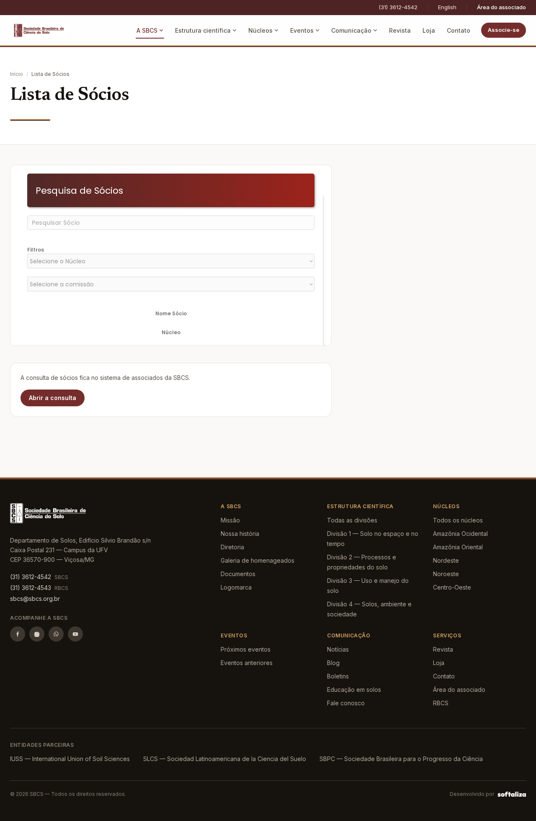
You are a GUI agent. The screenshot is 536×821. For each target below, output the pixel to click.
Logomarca (236, 587)
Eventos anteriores (247, 662)
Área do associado (501, 7)
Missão (230, 520)
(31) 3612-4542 (398, 7)
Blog (333, 662)
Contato (458, 30)
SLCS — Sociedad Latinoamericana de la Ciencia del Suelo (224, 758)
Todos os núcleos (458, 520)
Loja (429, 30)
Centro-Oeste (452, 587)
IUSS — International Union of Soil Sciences (70, 758)
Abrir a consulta (52, 397)
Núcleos (260, 30)
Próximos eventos (246, 649)
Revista (400, 30)
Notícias (338, 649)
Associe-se (503, 29)
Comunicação (351, 30)
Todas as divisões (352, 520)
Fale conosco (346, 703)
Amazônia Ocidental (460, 533)
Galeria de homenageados (257, 560)
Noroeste (446, 573)
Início (16, 74)
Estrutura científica (203, 30)
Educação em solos (354, 689)
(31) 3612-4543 (30, 587)
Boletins (338, 676)
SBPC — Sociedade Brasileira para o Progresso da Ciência (401, 758)
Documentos (238, 573)
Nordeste (446, 560)
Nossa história (240, 533)
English (447, 7)
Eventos (302, 30)
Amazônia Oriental (458, 547)
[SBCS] (38, 30)
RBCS (440, 703)
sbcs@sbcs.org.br (35, 598)
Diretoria (232, 547)
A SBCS (147, 30)
